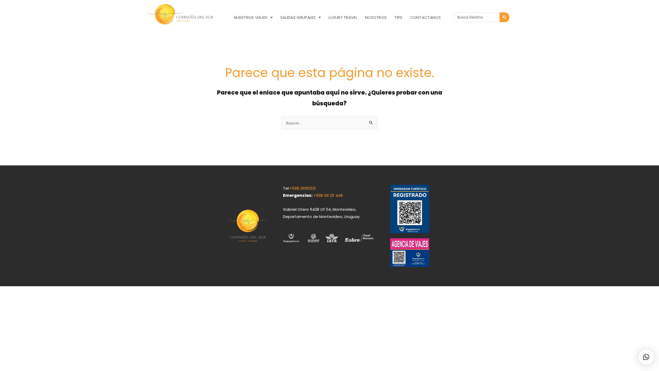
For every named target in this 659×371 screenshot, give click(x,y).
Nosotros (376, 17)
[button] (646, 357)
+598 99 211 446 (328, 195)
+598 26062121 (302, 188)
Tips (398, 17)
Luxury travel (342, 17)
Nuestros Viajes (251, 17)
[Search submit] (504, 17)
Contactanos (425, 17)
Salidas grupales (298, 17)
